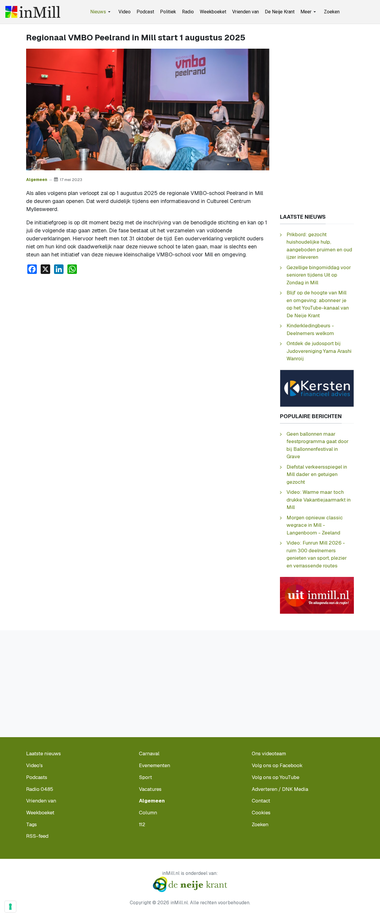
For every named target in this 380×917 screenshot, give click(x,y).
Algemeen (36, 179)
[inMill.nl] (32, 12)
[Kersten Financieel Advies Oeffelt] (317, 387)
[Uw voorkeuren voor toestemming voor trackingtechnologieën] (10, 906)
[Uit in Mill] (317, 594)
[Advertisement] (147, 323)
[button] (101, 12)
